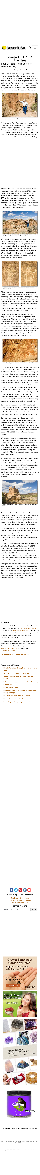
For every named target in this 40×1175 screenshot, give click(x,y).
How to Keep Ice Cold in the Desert (16, 696)
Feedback (17, 1141)
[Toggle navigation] (35, 48)
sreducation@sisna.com (21, 630)
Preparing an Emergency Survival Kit (17, 702)
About (5, 1141)
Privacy (23, 1141)
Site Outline (29, 1141)
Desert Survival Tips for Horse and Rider (18, 699)
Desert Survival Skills (11, 687)
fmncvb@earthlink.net (8, 650)
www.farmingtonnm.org (9, 648)
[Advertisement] (20, 24)
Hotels (23, 1142)
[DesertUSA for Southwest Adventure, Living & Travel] (14, 47)
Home (1, 1141)
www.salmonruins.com (29, 628)
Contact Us (11, 1141)
